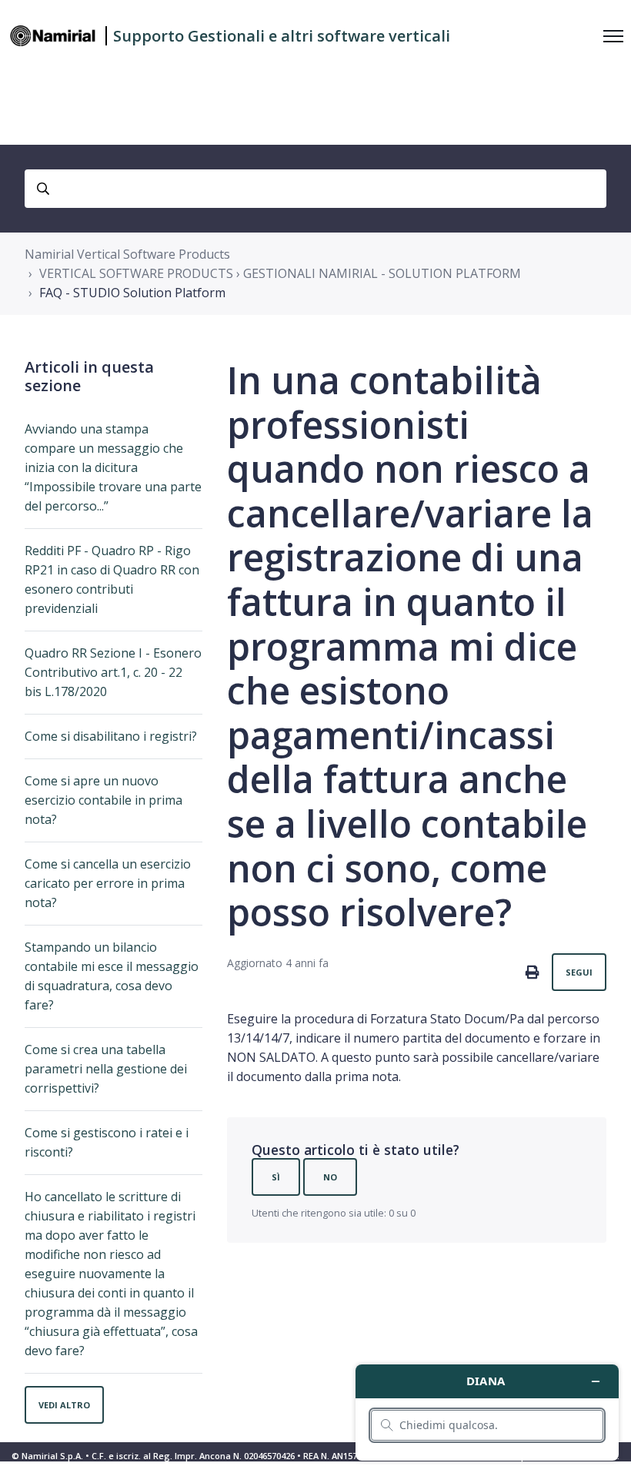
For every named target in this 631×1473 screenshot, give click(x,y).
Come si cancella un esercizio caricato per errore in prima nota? (108, 883)
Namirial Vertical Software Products (127, 254)
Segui (579, 972)
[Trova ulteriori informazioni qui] (487, 1412)
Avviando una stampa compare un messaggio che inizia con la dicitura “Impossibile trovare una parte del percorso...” (113, 467)
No (330, 1177)
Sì (276, 1177)
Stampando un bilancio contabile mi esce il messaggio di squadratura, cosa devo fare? (112, 976)
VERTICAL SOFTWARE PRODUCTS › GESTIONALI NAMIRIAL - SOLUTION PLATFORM (280, 273)
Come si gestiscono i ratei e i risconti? (107, 1142)
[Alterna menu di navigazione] (613, 36)
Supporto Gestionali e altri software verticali (281, 35)
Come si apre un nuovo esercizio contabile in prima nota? (103, 800)
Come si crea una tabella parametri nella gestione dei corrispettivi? (106, 1068)
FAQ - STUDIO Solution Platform (132, 292)
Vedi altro (64, 1405)
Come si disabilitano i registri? (111, 736)
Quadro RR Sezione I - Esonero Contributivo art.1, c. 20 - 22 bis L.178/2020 (113, 672)
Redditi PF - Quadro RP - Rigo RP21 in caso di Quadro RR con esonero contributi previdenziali (112, 579)
